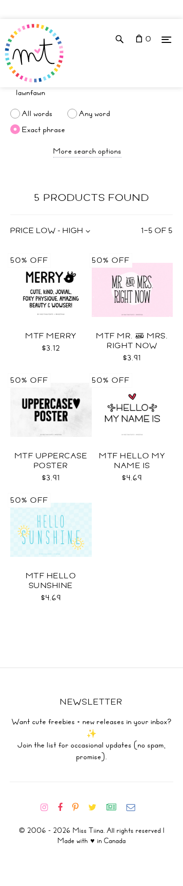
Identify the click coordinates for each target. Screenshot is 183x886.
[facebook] (64, 807)
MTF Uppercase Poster (51, 461)
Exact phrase (43, 129)
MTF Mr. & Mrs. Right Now (132, 341)
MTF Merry (51, 336)
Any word (94, 113)
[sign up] (115, 807)
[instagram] (48, 807)
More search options (87, 151)
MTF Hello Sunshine (51, 580)
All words (37, 113)
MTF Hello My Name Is (132, 461)
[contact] (134, 807)
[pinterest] (79, 807)
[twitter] (96, 807)
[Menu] (166, 39)
